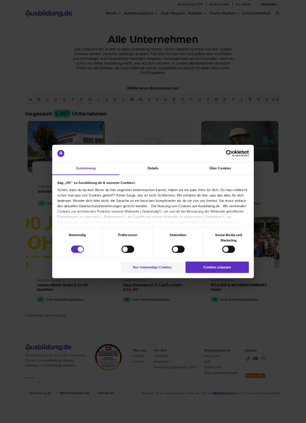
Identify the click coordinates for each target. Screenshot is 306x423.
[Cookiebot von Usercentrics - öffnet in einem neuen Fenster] (229, 153)
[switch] (127, 249)
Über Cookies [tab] (220, 168)
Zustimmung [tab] (86, 168)
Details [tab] (153, 168)
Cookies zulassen (217, 267)
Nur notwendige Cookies (152, 267)
